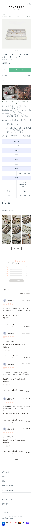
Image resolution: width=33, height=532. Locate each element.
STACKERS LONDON (8, 60)
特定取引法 (5, 504)
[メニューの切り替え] (3, 3)
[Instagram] (4, 512)
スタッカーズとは (7, 499)
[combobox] (5, 70)
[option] (16, 34)
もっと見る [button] (16, 248)
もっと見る (6, 350)
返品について (5, 481)
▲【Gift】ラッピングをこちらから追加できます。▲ (16, 102)
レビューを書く (16, 281)
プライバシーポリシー (8, 490)
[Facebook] (1, 512)
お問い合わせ (5, 472)
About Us (5, 495)
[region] (16, 267)
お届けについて (6, 476)
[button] (6, 219)
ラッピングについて (7, 485)
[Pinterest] (7, 512)
